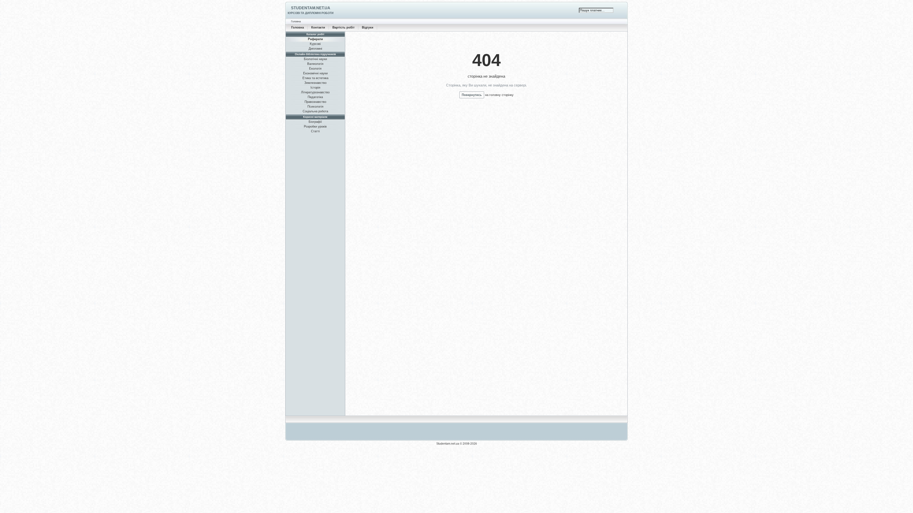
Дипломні (315, 48)
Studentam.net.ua (310, 8)
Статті (315, 131)
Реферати (315, 39)
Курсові (315, 44)
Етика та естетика (315, 78)
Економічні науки (315, 73)
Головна (297, 27)
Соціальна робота (315, 111)
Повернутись (472, 95)
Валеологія (315, 64)
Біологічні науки (315, 59)
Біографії (315, 122)
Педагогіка (315, 97)
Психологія (315, 106)
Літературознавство (315, 92)
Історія (315, 87)
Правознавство (315, 102)
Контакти (318, 27)
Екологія (315, 68)
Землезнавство (315, 83)
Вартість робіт (343, 27)
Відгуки (367, 27)
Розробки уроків (315, 126)
